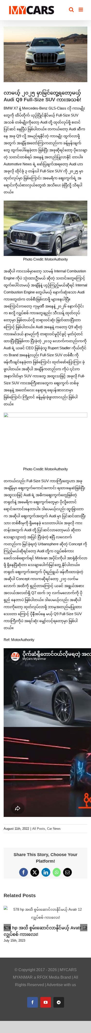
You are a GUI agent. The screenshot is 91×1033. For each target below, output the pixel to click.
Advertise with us (61, 985)
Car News (54, 828)
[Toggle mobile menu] (81, 9)
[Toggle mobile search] (71, 9)
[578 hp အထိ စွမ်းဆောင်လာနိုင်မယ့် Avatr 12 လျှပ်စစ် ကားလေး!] (45, 908)
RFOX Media (48, 977)
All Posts (38, 828)
